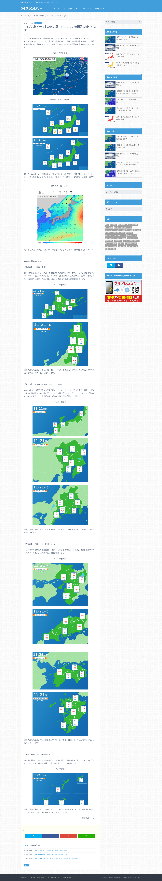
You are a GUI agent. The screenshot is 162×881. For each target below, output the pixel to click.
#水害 (117, 238)
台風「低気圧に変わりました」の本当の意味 (127, 55)
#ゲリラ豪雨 (109, 227)
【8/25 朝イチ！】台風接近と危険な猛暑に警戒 (50, 850)
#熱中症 (135, 238)
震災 (114, 249)
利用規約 (23, 877)
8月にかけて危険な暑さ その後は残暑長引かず (127, 64)
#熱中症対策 (109, 241)
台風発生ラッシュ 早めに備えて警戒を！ (127, 47)
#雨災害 (107, 243)
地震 (135, 243)
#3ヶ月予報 (121, 224)
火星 (124, 246)
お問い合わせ (67, 877)
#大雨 (122, 233)
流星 (120, 246)
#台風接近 (132, 230)
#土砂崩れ (108, 233)
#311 (128, 224)
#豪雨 (125, 241)
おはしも (121, 243)
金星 (128, 246)
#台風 (117, 230)
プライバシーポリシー (37, 877)
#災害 (129, 238)
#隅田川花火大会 (134, 241)
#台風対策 (124, 230)
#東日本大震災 (109, 238)
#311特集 (135, 224)
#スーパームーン (126, 227)
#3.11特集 (113, 224)
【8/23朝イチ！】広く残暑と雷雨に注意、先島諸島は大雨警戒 (56, 859)
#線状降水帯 (118, 241)
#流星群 (123, 238)
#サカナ (116, 227)
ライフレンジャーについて (94, 8)
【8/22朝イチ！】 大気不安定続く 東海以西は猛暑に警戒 (128, 172)
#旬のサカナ (121, 235)
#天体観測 (129, 233)
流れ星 (115, 246)
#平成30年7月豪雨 (110, 235)
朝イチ (27, 845)
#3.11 (107, 224)
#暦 (135, 235)
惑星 (106, 246)
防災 (106, 249)
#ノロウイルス (109, 230)
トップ (56, 8)
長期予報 (134, 246)
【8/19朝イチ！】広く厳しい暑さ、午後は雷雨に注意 (127, 109)
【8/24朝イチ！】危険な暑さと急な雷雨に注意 (50, 854)
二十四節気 (128, 243)
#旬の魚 (129, 235)
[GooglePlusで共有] (68, 836)
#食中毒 (114, 243)
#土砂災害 (116, 233)
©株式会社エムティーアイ (131, 878)
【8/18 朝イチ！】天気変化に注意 (127, 101)
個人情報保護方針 (53, 877)
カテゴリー (72, 8)
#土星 (138, 230)
